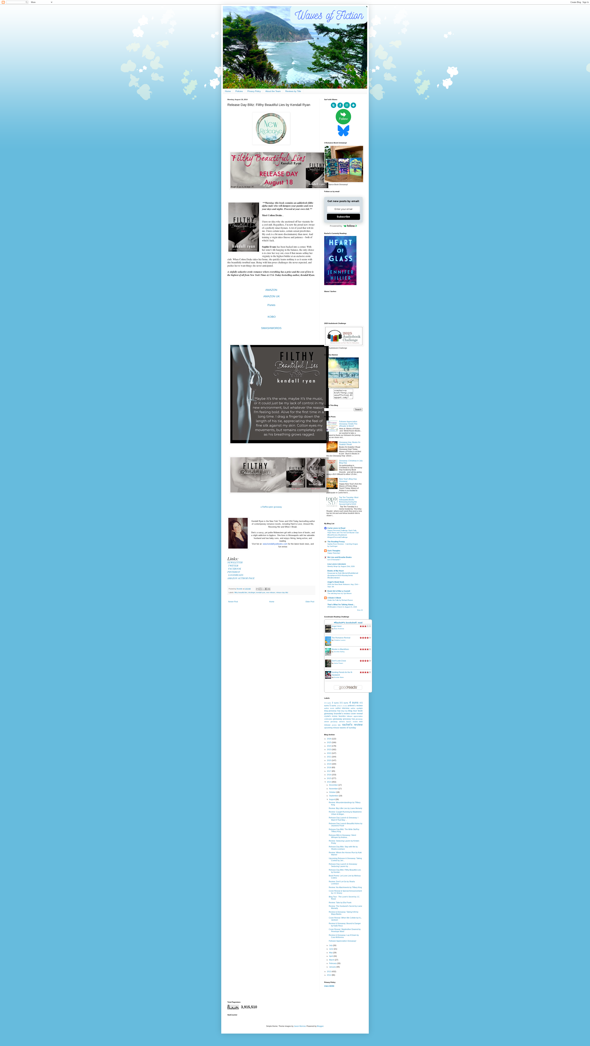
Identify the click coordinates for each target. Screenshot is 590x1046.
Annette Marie (339, 677)
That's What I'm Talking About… (341, 605)
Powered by (336, 226)
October (332, 792)
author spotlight (357, 708)
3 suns (335, 702)
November (333, 789)
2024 (329, 746)
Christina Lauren (340, 640)
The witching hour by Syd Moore (339, 593)
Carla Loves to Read (336, 528)
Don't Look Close (339, 661)
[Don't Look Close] (329, 667)
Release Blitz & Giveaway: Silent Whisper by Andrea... (342, 836)
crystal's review (330, 716)
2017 (329, 771)
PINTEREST (233, 571)
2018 (329, 767)
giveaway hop (349, 719)
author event (329, 708)
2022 (329, 753)
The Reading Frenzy (336, 542)
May (331, 953)
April (331, 956)
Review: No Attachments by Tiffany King (345, 887)
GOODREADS (235, 575)
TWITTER (233, 565)
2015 (329, 778)
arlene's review (355, 705)
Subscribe (343, 216)
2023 (329, 749)
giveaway (337, 719)
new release (270, 592)
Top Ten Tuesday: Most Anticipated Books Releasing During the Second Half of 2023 (348, 500)
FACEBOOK (234, 568)
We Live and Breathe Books (339, 557)
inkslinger (251, 592)
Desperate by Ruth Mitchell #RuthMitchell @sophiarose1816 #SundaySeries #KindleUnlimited (342, 575)
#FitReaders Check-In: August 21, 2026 (342, 607)
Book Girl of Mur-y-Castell (338, 591)
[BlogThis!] (260, 588)
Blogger (320, 1026)
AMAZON (271, 289)
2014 (329, 782)
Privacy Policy (254, 91)
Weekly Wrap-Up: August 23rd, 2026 (341, 566)
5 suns (333, 705)
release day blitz (282, 592)
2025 (329, 742)
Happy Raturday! (333, 553)
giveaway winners (337, 722)
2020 (329, 760)
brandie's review (342, 713)
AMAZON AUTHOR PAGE (241, 578)
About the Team (273, 91)
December (333, 785)
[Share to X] (263, 588)
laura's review (352, 722)
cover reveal (357, 713)
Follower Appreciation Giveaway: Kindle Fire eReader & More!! (348, 424)
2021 (329, 757)
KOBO (272, 316)
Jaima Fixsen (338, 663)
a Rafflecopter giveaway (271, 507)
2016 (329, 775)
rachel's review (352, 724)
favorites (342, 716)
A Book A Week (334, 598)
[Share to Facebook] (266, 588)
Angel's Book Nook (335, 582)
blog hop (344, 711)
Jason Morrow (300, 1026)
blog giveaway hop (332, 711)
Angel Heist (336, 626)
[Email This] (257, 588)
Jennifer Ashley (339, 652)
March (332, 960)
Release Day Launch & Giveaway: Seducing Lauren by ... (343, 865)
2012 (329, 975)
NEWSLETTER (235, 562)
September (334, 796)
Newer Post (233, 602)
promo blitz (336, 725)
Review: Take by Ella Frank (340, 903)
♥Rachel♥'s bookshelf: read (348, 622)
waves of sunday (348, 727)
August (332, 799)
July (331, 945)
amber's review (342, 706)
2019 (329, 764)
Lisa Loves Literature (336, 564)
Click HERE (329, 986)
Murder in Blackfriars (340, 649)
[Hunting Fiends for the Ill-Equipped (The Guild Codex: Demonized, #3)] (329, 678)
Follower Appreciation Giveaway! (342, 941)
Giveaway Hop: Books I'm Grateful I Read (349, 443)
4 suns (353, 702)
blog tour (352, 710)
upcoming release (331, 728)
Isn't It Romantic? (333, 560)
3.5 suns (344, 702)
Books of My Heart (335, 571)
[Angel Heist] (329, 632)
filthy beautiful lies (240, 592)
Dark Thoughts (333, 551)
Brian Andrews (339, 628)
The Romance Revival (341, 638)
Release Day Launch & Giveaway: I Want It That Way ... (343, 819)
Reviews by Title (293, 91)
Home (228, 91)
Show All (360, 610)
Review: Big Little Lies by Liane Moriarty (345, 808)
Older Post (309, 602)
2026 (329, 739)
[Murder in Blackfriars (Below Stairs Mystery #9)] (329, 655)
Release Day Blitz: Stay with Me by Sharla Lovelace (343, 848)
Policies (239, 91)
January (332, 967)
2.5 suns (327, 703)
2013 (329, 971)
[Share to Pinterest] (269, 588)
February (333, 963)
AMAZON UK (271, 296)
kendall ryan (260, 592)
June (331, 949)
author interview (342, 708)
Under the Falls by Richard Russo (340, 600)
